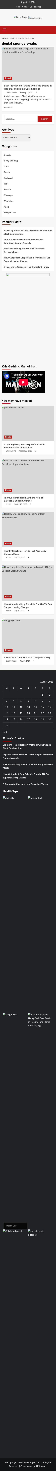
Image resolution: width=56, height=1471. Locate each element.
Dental (8, 78)
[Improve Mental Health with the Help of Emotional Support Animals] (28, 476)
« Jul (5, 732)
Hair (6, 184)
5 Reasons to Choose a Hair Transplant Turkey (26, 267)
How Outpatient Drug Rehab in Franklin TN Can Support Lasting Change (27, 259)
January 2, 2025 (26, 93)
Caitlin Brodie (11, 93)
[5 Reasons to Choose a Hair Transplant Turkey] (28, 636)
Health (7, 190)
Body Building (11, 161)
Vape (6, 207)
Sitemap (37, 7)
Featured (8, 178)
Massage (8, 195)
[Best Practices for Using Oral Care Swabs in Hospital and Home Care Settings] (28, 64)
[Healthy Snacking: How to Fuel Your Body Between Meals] (28, 529)
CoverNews (26, 1466)
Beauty (7, 155)
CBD (6, 166)
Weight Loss (10, 213)
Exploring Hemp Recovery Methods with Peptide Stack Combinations (28, 232)
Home (17, 7)
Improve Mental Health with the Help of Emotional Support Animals (23, 241)
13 (28, 707)
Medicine (8, 201)
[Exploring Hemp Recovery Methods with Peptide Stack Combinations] (28, 423)
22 (42, 713)
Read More (8, 107)
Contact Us (27, 7)
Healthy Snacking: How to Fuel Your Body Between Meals (24, 250)
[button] (5, 29)
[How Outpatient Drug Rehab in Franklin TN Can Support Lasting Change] (28, 582)
